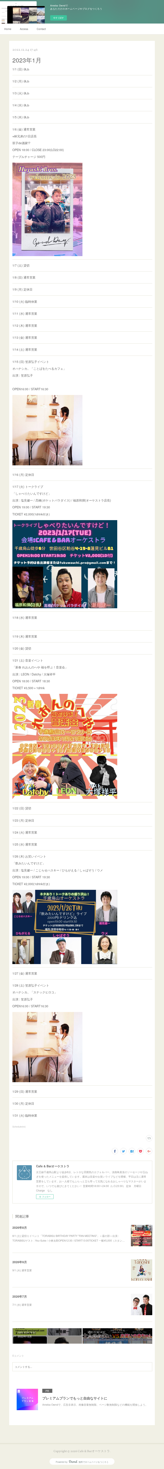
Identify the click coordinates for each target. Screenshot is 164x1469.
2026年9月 (19, 1262)
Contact (41, 29)
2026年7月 (19, 1296)
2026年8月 (19, 1227)
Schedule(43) (19, 1126)
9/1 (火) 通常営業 (22, 1270)
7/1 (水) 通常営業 (22, 1304)
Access (24, 29)
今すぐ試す (58, 17)
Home (7, 29)
